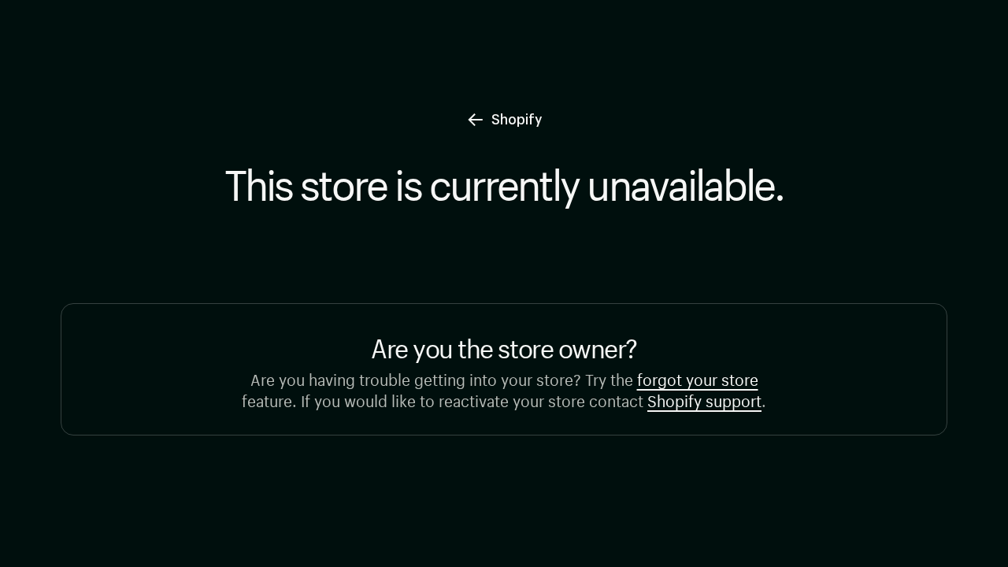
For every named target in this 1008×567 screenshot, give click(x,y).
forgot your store (697, 377)
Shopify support (704, 399)
